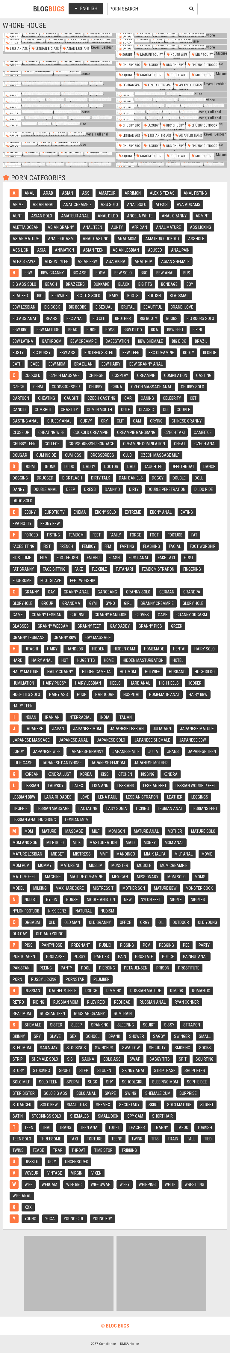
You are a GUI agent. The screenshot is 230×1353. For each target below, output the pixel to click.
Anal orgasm (61, 238)
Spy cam (135, 1116)
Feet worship (82, 580)
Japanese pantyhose (62, 762)
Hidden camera (96, 671)
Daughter (153, 466)
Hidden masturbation (143, 660)
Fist (47, 546)
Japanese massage (31, 740)
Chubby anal (59, 421)
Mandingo (125, 854)
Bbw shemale (150, 341)
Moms (200, 876)
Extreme (133, 512)
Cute (125, 409)
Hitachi (31, 649)
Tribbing (129, 1150)
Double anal (45, 489)
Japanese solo (111, 740)
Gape (162, 614)
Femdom (76, 535)
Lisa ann (100, 785)
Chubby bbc (131, 65)
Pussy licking (44, 979)
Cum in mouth (99, 409)
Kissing (148, 774)
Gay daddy (120, 626)
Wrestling (194, 1184)
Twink (136, 1138)
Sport (64, 1070)
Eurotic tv (55, 512)
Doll (199, 478)
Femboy (89, 546)
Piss (29, 945)
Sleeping (125, 1025)
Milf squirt (203, 55)
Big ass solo (24, 284)
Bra (154, 329)
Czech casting (101, 398)
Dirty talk (100, 478)
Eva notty (22, 523)
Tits (155, 1138)
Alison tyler (57, 261)
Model (18, 888)
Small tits (77, 1104)
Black (123, 284)
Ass (86, 193)
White (170, 1184)
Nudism (107, 911)
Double (179, 478)
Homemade (154, 649)
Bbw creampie (83, 341)
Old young (207, 922)
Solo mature (179, 1104)
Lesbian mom (77, 819)
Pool (85, 968)
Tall (191, 1138)
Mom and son (25, 842)
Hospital (131, 694)
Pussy (79, 956)
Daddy (89, 466)
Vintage (54, 1173)
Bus (186, 272)
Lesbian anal (170, 808)
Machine (53, 876)
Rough (91, 990)
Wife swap (101, 1184)
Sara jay (49, 1047)
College (52, 443)
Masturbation (103, 842)
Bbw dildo (133, 329)
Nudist (31, 899)
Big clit (99, 318)
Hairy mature (25, 671)
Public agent (25, 956)
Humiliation (23, 683)
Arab (48, 193)
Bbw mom (57, 364)
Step (83, 1070)
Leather (174, 797)
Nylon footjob (26, 911)
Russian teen (52, 1013)
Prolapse (55, 956)
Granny (32, 592)
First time (22, 557)
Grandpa (191, 592)
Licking (142, 808)
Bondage (169, 284)
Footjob (175, 535)
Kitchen (125, 774)
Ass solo (109, 204)
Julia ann (162, 728)
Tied (208, 1138)
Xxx (28, 1207)
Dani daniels (131, 478)
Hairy (52, 649)
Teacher (137, 1127)
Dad (131, 466)
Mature (49, 831)
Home (109, 660)
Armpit (202, 216)
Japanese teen (202, 751)
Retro (18, 1002)
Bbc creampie (161, 352)
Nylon (51, 899)
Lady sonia (116, 808)
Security (157, 1047)
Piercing (107, 968)
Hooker (195, 683)
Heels (115, 683)
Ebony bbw (50, 523)
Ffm (108, 546)
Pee (186, 945)
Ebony (30, 512)
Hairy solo (204, 649)
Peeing (46, 968)
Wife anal (22, 1195)
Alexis (161, 204)
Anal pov (143, 261)
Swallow (131, 1047)
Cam (137, 421)
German (166, 592)
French (66, 546)
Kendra (171, 774)
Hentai (179, 649)
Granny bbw (65, 637)
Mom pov (21, 865)
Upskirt (32, 1161)
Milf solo (55, 842)
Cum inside (46, 455)
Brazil (201, 341)
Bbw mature (48, 329)
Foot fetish (67, 557)
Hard (17, 660)
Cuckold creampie (90, 432)
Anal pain (180, 250)
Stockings (76, 1047)
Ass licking (200, 227)
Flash (114, 557)
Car (128, 398)
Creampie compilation (144, 443)
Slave (55, 1036)
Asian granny (61, 227)
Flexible (99, 569)
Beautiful (152, 307)
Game (18, 614)
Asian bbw (87, 261)
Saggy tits (159, 1059)
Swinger (182, 1036)
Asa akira (115, 261)
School (92, 1036)
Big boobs (78, 307)
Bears (52, 318)
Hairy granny (60, 671)
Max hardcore (70, 888)
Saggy (159, 1036)
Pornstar (75, 979)
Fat (194, 535)
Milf (95, 831)
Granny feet (89, 626)
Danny (19, 489)
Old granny (100, 922)
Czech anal (205, 443)
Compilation (175, 375)
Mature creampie (86, 876)
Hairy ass (58, 694)
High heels (169, 683)
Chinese (96, 375)
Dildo (69, 466)
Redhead (122, 1002)
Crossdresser (66, 386)
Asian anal (43, 204)
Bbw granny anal (146, 364)
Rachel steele (62, 990)
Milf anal (184, 854)
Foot (154, 535)
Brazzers (75, 284)
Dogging (20, 478)
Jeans (173, 751)
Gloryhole (22, 603)
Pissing (127, 945)
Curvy (86, 421)
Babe (35, 364)
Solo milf (21, 1082)
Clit (120, 421)
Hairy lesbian (88, 683)
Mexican (120, 876)
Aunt (17, 216)
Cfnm (38, 386)
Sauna (88, 1059)
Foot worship (203, 546)
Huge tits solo (26, 694)
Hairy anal (41, 660)
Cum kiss (73, 455)
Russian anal (153, 1002)
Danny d (112, 489)
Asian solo (41, 216)
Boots (133, 295)
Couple (183, 409)
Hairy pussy (54, 683)
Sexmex (103, 1104)
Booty (188, 352)
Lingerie (20, 808)
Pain (122, 956)
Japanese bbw (192, 740)
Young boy (102, 1218)
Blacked (20, 295)
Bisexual (104, 307)
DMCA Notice (129, 1344)
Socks (205, 1047)
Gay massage (98, 637)
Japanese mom (87, 728)
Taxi (74, 1138)
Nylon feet (151, 899)
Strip (18, 1059)
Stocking (41, 1070)
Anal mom (126, 238)
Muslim (95, 865)
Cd (165, 409)
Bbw (28, 272)
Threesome (50, 1138)
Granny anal (76, 592)
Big (40, 295)
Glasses (21, 626)
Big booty (148, 318)
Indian (30, 717)
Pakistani (22, 968)
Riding (38, 1002)
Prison (162, 968)
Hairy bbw (198, 694)
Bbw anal (165, 272)
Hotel (177, 660)
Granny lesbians (29, 637)
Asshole (196, 238)
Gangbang (107, 592)
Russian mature (145, 990)
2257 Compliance (103, 1344)
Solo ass (112, 1059)
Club (127, 455)
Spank (114, 1036)
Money (150, 842)
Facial (175, 546)
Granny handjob (110, 614)
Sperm (72, 1082)
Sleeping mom (165, 1082)
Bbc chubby (174, 65)
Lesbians (125, 785)
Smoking (182, 1047)
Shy (109, 1082)
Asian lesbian (126, 250)
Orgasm (32, 922)
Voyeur (31, 1173)
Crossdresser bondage (91, 443)
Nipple (176, 899)
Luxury (152, 65)
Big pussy (42, 352)
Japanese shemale (152, 740)
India (105, 717)
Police (168, 956)
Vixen (96, 1173)
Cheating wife (51, 432)
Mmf (104, 854)
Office (125, 922)
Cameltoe (203, 432)
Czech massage (64, 375)
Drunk (49, 466)
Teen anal (89, 1127)
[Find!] (190, 8)
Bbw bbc (20, 329)
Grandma (71, 603)
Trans (65, 1127)
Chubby (95, 386)
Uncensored (76, 1161)
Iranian (52, 717)
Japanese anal (73, 740)
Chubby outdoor (203, 65)
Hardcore (104, 694)
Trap (58, 1150)
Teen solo (22, 1138)
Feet (97, 535)
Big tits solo (88, 295)
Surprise (188, 1093)
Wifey (124, 1184)
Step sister (24, 1093)
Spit (183, 1059)
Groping (78, 614)
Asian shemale (175, 261)
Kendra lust (59, 774)
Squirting (205, 1059)
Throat (78, 1150)
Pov (146, 945)
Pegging (166, 945)
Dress (90, 489)
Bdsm (100, 272)
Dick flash (72, 478)
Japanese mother (151, 762)
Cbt (193, 398)
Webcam (49, 1184)
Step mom (22, 1047)
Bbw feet (175, 329)
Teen (29, 1127)
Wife (29, 1184)
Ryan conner (187, 1002)
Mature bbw (165, 888)
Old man (72, 922)
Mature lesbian (27, 854)
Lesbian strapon (142, 797)
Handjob (74, 649)
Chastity (69, 409)
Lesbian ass (18, 49)
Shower (136, 1036)
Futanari (124, 569)
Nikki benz (57, 911)
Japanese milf (125, 751)
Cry (104, 421)
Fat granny (23, 569)
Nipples (198, 899)
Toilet (114, 1127)
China (116, 386)
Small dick (108, 1116)
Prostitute (188, 968)
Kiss (105, 774)
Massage (74, 831)
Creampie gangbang (136, 432)
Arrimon (133, 193)
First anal (139, 557)
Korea (86, 774)
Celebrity (172, 398)
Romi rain (123, 1013)
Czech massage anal (151, 386)
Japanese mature (197, 728)
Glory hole (193, 603)
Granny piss (150, 626)
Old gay (20, 933)
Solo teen (48, 1082)
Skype (110, 1093)
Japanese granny (86, 751)
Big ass (80, 272)
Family (115, 535)
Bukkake (101, 284)
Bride (91, 329)
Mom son (116, 831)
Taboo (182, 1127)
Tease (38, 1150)
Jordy (18, 751)
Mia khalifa (155, 854)
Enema (80, 512)
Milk (77, 842)
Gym (93, 603)
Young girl (74, 1218)
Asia (41, 250)
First (188, 557)
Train (173, 1138)
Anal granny (174, 216)
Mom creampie (173, 865)
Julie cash (23, 762)
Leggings (199, 797)
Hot (64, 660)
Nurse (72, 899)
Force (135, 535)
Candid (19, 409)
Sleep (76, 1025)
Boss (110, 329)
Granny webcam (53, 626)
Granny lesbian (46, 614)
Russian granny (89, 1013)
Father (93, 557)
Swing (130, 1093)
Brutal (127, 307)
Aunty (117, 227)
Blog (49, 9)
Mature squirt (151, 55)
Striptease (164, 1070)
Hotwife (152, 671)
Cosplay (120, 375)
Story (18, 1070)
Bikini (197, 329)
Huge (81, 694)
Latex (77, 785)
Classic (146, 409)
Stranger (22, 1104)
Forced (31, 535)
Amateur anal (75, 216)
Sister (56, 1025)
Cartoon (21, 398)
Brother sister (99, 352)
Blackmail (179, 295)
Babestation (117, 341)
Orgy (144, 922)
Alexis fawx (24, 261)
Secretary (129, 1104)
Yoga (50, 1218)
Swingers (104, 1047)
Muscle (144, 865)
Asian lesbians (77, 49)
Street (207, 1104)
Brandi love (182, 307)
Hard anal (140, 683)
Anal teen (92, 227)
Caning (147, 398)
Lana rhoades (58, 797)
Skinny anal (133, 1070)
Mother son (133, 888)
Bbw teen (131, 352)
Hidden (98, 649)
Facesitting (23, 546)
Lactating (87, 808)
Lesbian (32, 785)
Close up (21, 432)
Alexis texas (162, 193)
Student (105, 1070)
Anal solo (136, 204)
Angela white (140, 216)
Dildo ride (203, 489)
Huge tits (86, 660)
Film (44, 557)
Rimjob (176, 990)
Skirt (153, 1104)
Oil (161, 922)
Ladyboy (55, 785)
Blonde (209, 352)
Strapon (191, 1025)
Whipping (147, 1184)
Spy (37, 1036)
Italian (125, 717)
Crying (156, 421)
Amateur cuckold (162, 238)
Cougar (20, 455)
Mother (175, 831)
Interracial (80, 717)
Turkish (204, 1127)
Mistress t (103, 888)
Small (205, 1036)
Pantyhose (52, 945)
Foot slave (50, 580)
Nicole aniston (101, 899)
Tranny (161, 1127)
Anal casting (95, 238)
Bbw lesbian (24, 307)
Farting (127, 546)
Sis (70, 1059)
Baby (113, 295)
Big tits (145, 284)
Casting (203, 375)
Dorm (30, 466)
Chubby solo (192, 386)
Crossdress (102, 455)
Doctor (111, 466)
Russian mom (65, 1002)
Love (85, 797)
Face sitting (54, 569)
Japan (58, 728)
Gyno (110, 603)
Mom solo (176, 876)
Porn (17, 979)
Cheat (179, 443)
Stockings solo (46, 1116)
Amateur (107, 193)
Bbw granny (52, 272)
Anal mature (168, 227)
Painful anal (195, 956)
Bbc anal (75, 318)
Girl (127, 603)
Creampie (146, 375)
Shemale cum (157, 1093)
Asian (67, 193)
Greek (176, 626)
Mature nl (70, 865)
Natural (83, 911)
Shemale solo (45, 1059)
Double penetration (166, 489)
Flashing (151, 546)
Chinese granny (187, 421)
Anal (29, 193)
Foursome (22, 580)
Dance (209, 466)
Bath (17, 364)
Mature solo (203, 831)
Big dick (179, 341)
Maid (130, 842)
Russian (32, 990)
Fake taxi (166, 557)
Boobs (172, 318)
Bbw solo (123, 272)
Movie (207, 854)
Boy (190, 284)
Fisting (53, 535)
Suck (92, 1082)
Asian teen (93, 250)
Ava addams (188, 204)
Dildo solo (22, 500)
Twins (18, 1150)
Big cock (52, 307)
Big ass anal (25, 318)
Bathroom (51, 341)
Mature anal (146, 831)
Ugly (52, 1161)
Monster (119, 865)
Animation (64, 250)
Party (204, 945)
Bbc (144, 272)
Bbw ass (67, 352)
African (139, 227)
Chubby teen (24, 443)
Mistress (82, 854)
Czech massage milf (160, 455)
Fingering (192, 569)
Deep (70, 489)
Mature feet (24, 876)
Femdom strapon (158, 569)
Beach (51, 284)
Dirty (134, 489)
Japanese (34, 728)
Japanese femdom (108, 762)
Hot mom (128, 671)
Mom (29, 831)
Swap (135, 1059)
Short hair (162, 1116)
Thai (46, 1127)
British (154, 295)
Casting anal (25, 421)
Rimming (113, 990)
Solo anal (86, 1093)
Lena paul (107, 797)
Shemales (79, 1116)
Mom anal (174, 842)
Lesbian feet (155, 785)
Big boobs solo (200, 318)
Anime (18, 204)
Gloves (142, 614)
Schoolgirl (132, 1082)
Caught (71, 398)
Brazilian (83, 364)
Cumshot (43, 409)
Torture (94, 1138)
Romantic (201, 990)
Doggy (158, 478)
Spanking (99, 1025)
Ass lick (20, 250)
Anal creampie (77, 204)
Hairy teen (23, 705)
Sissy (169, 1025)
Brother (123, 318)
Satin (18, 1116)
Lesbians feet (204, 808)
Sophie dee (197, 1082)
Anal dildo (108, 216)
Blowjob (60, 295)
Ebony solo (105, 512)
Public (105, 945)
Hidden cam (124, 649)
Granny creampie (157, 603)
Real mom (22, 1013)
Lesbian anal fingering (34, 819)
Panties (101, 956)
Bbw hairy (111, 364)
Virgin (76, 1173)
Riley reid (96, 1002)
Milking (40, 888)
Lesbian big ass (46, 49)
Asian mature (26, 238)
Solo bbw (49, 1104)
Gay (51, 592)
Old (52, 922)
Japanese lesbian (127, 728)
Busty (18, 352)
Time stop (103, 1150)
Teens (116, 1138)
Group (47, 603)
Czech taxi (174, 432)
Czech (18, 386)
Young (30, 1218)
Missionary (147, 876)
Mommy (45, 865)
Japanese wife (46, 751)
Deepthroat (183, 466)
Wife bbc (74, 1184)
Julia (153, 751)
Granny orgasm (191, 614)
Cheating (46, 398)
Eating (187, 512)
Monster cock (199, 888)
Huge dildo (205, 671)
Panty (66, 968)
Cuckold (32, 375)
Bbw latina (23, 341)
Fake (79, 569)
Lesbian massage (53, 808)
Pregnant (80, 945)
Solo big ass (55, 1093)
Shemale (33, 1025)
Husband (177, 671)
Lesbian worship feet (195, 785)
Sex (73, 1036)
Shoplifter (194, 1070)
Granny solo (138, 592)
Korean (32, 774)
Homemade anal (164, 694)
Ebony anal (161, 512)
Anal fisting (195, 193)
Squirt (127, 55)
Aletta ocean (26, 227)
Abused (155, 250)
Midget (57, 854)
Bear (73, 329)
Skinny (19, 1036)
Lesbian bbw (24, 797)
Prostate (144, 956)
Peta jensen (135, 968)
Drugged (45, 478)
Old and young (49, 933)
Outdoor (180, 922)
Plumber (101, 979)
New (128, 899)
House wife (178, 55)
